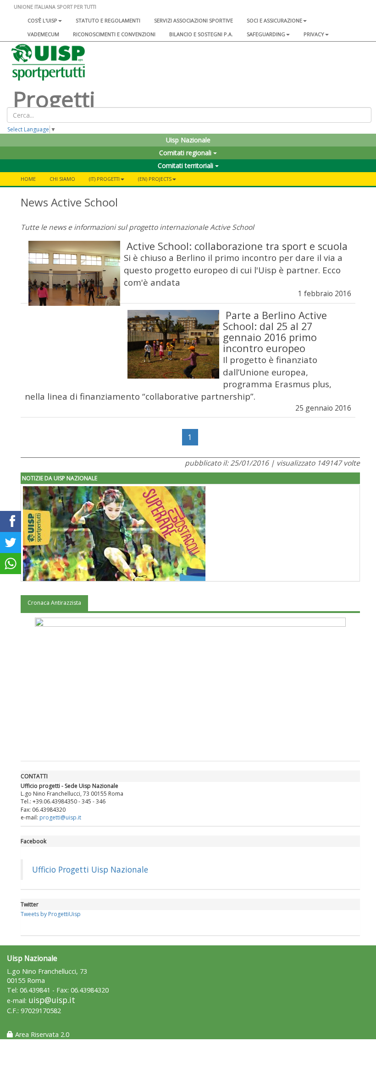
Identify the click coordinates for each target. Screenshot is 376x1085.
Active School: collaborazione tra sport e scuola (237, 246)
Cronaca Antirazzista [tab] (54, 603)
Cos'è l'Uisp (42, 20)
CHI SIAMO (62, 178)
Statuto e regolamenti (108, 20)
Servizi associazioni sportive (193, 20)
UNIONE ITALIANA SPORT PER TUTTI (55, 6)
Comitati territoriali (186, 165)
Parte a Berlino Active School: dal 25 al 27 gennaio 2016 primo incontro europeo (275, 332)
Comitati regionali (186, 152)
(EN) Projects (154, 178)
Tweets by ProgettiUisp (51, 914)
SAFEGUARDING (266, 34)
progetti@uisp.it (60, 817)
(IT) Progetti (104, 178)
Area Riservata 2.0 (41, 1034)
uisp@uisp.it (51, 1000)
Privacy (314, 34)
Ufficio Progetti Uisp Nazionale (90, 869)
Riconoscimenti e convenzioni (114, 34)
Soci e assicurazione (274, 20)
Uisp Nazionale (188, 140)
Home (28, 178)
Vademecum (43, 34)
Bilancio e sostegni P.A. (201, 34)
